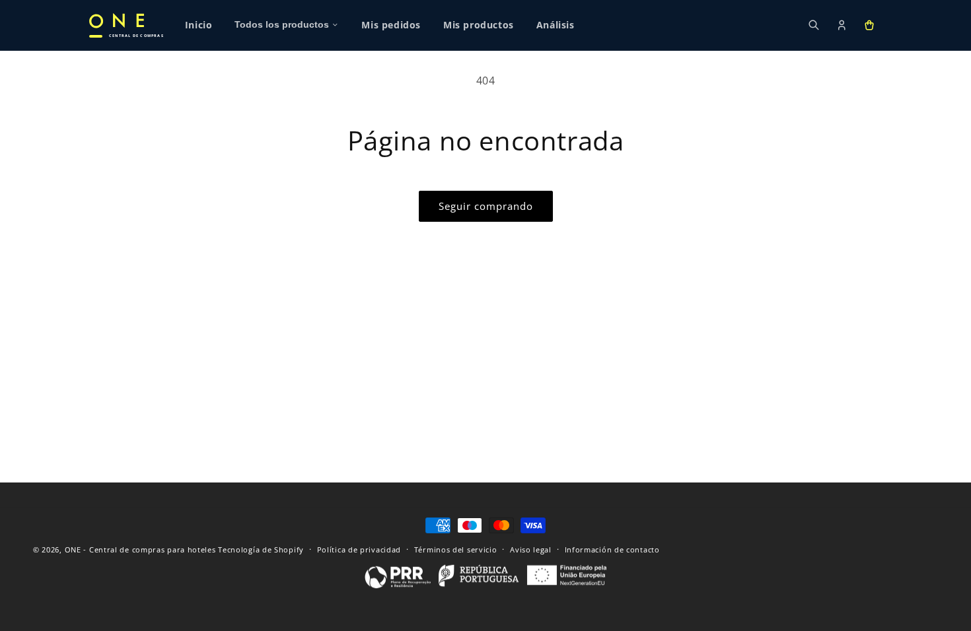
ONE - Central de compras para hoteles (140, 549)
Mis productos (478, 25)
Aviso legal (531, 549)
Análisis (555, 25)
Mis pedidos (391, 25)
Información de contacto (612, 549)
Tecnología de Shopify (261, 549)
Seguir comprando (486, 206)
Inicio (199, 25)
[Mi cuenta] (841, 25)
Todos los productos (281, 25)
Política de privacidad (359, 549)
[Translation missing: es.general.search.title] (813, 25)
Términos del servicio (455, 549)
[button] (869, 25)
